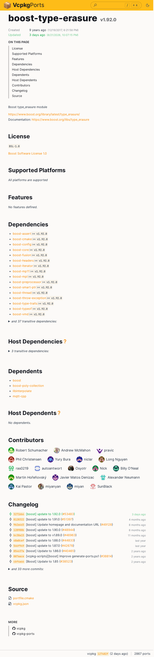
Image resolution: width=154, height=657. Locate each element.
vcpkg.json (19, 604)
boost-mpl (20, 276)
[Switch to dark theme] (147, 5)
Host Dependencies (26, 69)
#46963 (68, 535)
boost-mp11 (21, 271)
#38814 (105, 556)
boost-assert (22, 233)
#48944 (66, 530)
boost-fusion (22, 255)
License (17, 48)
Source (17, 96)
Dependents (20, 75)
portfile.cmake (22, 598)
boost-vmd (21, 314)
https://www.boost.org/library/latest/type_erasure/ (44, 114)
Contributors (21, 85)
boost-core (21, 250)
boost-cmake (22, 239)
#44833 (66, 540)
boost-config (22, 244)
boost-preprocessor (27, 282)
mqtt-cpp (18, 396)
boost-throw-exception (29, 298)
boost (15, 380)
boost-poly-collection (26, 386)
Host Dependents (24, 80)
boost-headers (23, 260)
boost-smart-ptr (24, 287)
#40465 (67, 551)
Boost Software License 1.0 (27, 153)
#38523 (64, 561)
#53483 (66, 514)
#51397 (65, 519)
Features (18, 59)
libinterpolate (20, 391)
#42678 (66, 545)
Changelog (19, 90)
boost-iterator (23, 266)
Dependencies (22, 64)
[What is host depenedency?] (63, 341)
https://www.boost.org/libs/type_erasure (60, 119)
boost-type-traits (25, 303)
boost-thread (22, 293)
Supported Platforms (27, 54)
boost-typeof (22, 309)
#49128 (105, 524)
